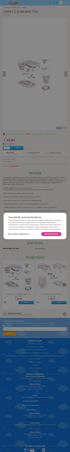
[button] (18, 234)
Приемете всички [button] (51, 234)
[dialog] (34, 226)
